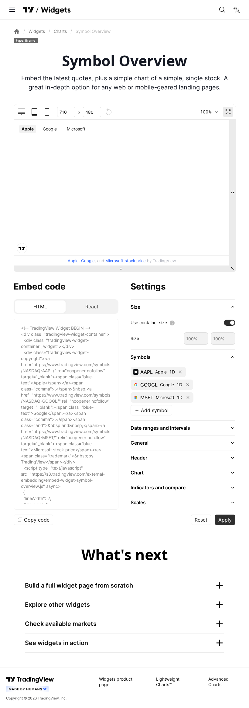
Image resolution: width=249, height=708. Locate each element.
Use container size (149, 322)
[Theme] (237, 10)
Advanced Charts (218, 681)
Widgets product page (115, 681)
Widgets (37, 31)
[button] (183, 307)
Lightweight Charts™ (167, 681)
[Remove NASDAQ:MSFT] (188, 397)
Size (135, 338)
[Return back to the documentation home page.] (17, 31)
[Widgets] (55, 11)
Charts (60, 31)
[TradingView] (28, 10)
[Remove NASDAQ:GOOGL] (188, 385)
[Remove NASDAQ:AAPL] (180, 372)
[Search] (222, 10)
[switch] (229, 323)
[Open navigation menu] (12, 10)
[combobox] (209, 112)
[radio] (40, 306)
